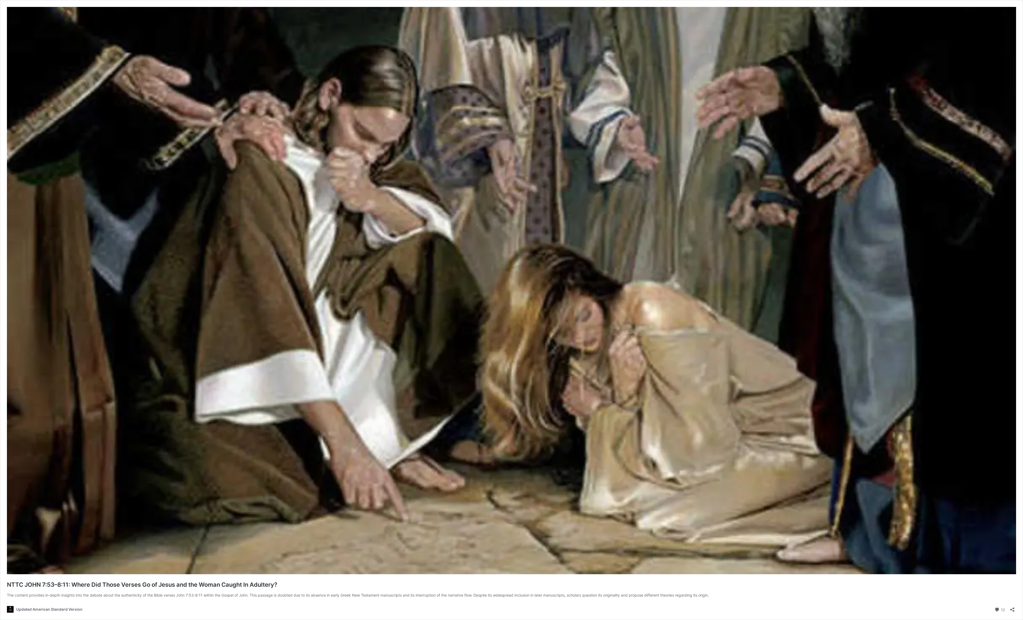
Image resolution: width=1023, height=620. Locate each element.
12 (1002, 609)
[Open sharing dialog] (1012, 608)
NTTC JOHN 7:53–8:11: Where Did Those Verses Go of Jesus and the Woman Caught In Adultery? (142, 584)
